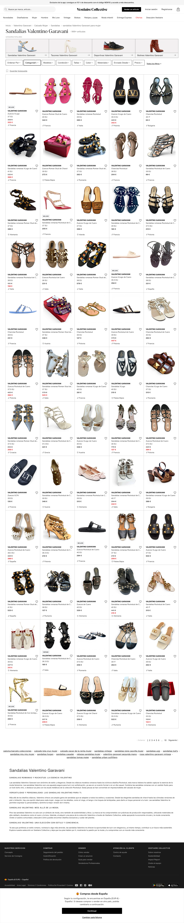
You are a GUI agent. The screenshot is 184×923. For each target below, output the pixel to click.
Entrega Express (124, 17)
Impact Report (154, 859)
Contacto (117, 856)
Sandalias (55, 25)
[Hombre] (50, 18)
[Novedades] (15, 18)
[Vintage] (72, 18)
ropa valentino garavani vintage (155, 754)
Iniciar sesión (151, 9)
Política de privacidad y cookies (60, 885)
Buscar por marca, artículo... (20, 9)
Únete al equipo (154, 863)
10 (165, 740)
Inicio (8, 25)
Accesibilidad (10, 885)
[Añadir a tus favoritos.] (36, 111)
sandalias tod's (170, 751)
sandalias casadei (65, 754)
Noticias (151, 867)
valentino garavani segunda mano (120, 754)
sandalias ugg (153, 751)
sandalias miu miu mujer (22, 754)
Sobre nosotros (154, 852)
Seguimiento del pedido (53, 852)
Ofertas (139, 17)
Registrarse (166, 9)
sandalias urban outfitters (104, 757)
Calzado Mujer (41, 25)
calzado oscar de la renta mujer (75, 751)
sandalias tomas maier (78, 757)
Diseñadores (22, 17)
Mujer (34, 17)
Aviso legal (21, 885)
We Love (56, 17)
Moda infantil (107, 17)
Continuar (92, 910)
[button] (178, 9)
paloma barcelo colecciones (17, 751)
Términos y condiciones (37, 885)
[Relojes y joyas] (100, 18)
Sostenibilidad (154, 856)
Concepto (9, 852)
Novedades (8, 17)
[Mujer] (39, 18)
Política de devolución (52, 859)
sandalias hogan (45, 754)
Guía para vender (85, 859)
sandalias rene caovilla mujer (129, 751)
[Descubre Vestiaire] (165, 18)
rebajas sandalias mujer (88, 754)
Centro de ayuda (120, 852)
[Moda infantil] (115, 18)
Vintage (67, 17)
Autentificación (49, 856)
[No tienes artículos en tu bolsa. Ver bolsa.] (178, 9)
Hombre (44, 17)
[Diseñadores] (30, 18)
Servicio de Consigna (13, 856)
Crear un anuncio (85, 856)
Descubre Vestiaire (154, 17)
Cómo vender (83, 852)
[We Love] (62, 18)
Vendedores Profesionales (89, 863)
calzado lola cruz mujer (45, 751)
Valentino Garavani (22, 25)
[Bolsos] (82, 18)
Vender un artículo (131, 9)
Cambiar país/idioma (92, 917)
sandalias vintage (103, 751)
